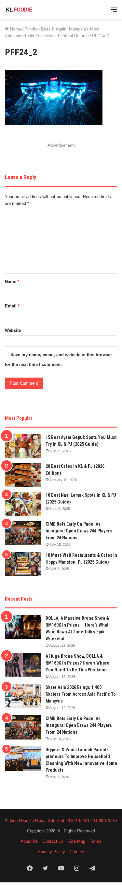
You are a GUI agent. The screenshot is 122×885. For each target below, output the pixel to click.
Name (12, 281)
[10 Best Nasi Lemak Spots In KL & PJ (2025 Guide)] (23, 504)
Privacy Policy (51, 851)
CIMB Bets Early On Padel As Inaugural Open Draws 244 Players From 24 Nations (79, 530)
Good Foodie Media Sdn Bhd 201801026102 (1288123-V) (63, 820)
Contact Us (53, 841)
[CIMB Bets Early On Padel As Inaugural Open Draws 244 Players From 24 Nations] (23, 533)
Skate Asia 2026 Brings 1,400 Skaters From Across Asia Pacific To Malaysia (81, 694)
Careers (77, 851)
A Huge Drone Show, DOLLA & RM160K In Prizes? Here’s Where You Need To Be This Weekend (77, 663)
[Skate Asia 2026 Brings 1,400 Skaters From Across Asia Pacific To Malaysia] (23, 696)
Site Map (76, 841)
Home (15, 29)
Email (12, 306)
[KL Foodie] (31, 10)
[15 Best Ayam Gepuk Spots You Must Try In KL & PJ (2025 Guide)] (23, 446)
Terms (96, 841)
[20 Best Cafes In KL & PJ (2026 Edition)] (23, 475)
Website (13, 330)
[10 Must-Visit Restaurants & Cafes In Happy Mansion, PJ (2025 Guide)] (23, 564)
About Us (29, 841)
